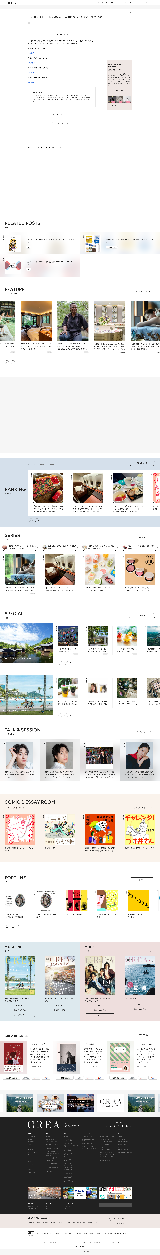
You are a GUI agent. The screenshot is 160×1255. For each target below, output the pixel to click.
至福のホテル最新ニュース (52, 1151)
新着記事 (100, 3)
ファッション (31, 1154)
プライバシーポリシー (117, 1242)
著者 (47, 1208)
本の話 (93, 1252)
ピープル (48, 1206)
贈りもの (30, 1139)
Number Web (77, 1252)
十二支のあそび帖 (104, 1147)
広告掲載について (86, 1242)
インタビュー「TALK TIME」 (106, 1149)
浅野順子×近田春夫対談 (87, 1143)
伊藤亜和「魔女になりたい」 (106, 1139)
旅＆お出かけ (31, 1141)
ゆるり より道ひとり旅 (105, 1160)
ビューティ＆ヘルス (32, 1152)
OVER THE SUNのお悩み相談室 (89, 1148)
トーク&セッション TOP (142, 732)
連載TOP (48, 1136)
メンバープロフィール (69, 1206)
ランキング (30, 1159)
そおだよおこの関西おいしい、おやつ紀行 (53, 1154)
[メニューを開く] (152, 2)
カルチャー (30, 1147)
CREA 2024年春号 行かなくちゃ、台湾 (68, 1181)
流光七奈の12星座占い (123, 1141)
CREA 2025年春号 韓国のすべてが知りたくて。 (70, 1164)
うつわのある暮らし (50, 1160)
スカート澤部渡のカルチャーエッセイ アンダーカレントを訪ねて (107, 1156)
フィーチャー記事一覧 (142, 291)
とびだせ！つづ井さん (105, 1144)
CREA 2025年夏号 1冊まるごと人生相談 (68, 1160)
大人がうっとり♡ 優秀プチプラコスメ (52, 1168)
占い (146, 3)
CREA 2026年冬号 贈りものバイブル (68, 1150)
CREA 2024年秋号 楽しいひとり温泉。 (68, 1172)
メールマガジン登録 (119, 1218)
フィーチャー (31, 1164)
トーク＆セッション (121, 3)
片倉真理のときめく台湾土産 (52, 1141)
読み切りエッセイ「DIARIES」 (106, 1141)
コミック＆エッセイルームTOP (142, 808)
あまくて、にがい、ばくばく (106, 1152)
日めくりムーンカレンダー (124, 1149)
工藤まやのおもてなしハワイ (52, 1148)
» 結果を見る (32, 53)
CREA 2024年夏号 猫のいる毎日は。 (68, 1177)
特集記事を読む (20, 1010)
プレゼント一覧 (112, 105)
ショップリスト (20, 1015)
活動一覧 (66, 1208)
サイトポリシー (106, 1242)
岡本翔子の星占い (122, 1139)
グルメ (29, 1144)
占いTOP (142, 880)
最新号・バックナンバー (33, 1206)
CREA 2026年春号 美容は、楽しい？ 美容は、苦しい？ (71, 1145)
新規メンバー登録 (119, 90)
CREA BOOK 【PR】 (32, 1208)
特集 (112, 3)
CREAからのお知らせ (32, 1172)
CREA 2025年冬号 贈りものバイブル (68, 1168)
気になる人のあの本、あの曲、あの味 (89, 1140)
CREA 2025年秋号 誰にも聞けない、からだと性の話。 (71, 1155)
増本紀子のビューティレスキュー (53, 1172)
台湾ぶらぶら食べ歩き (51, 1139)
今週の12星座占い (122, 1144)
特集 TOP (142, 615)
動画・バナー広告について (73, 1242)
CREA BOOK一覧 (142, 1035)
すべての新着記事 (32, 1136)
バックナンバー (69, 951)
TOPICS (29, 1169)
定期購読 (96, 1242)
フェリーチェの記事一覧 (61, 123)
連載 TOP (142, 537)
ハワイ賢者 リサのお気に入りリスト (52, 1145)
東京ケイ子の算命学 (122, 1147)
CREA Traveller (68, 1252)
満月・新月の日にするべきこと (125, 1152)
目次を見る (20, 1005)
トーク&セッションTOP (87, 1136)
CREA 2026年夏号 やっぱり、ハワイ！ (68, 1140)
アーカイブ (30, 1161)
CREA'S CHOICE (31, 1167)
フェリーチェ (34, 23)
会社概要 (52, 1242)
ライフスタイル (31, 1149)
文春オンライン (86, 1252)
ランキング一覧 (142, 463)
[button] (7, 362)
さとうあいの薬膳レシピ (51, 1158)
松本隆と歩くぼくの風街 (87, 1146)
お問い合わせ (61, 1242)
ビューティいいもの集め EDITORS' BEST (51, 1164)
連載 (107, 3)
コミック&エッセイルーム (136, 3)
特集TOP (66, 1136)
